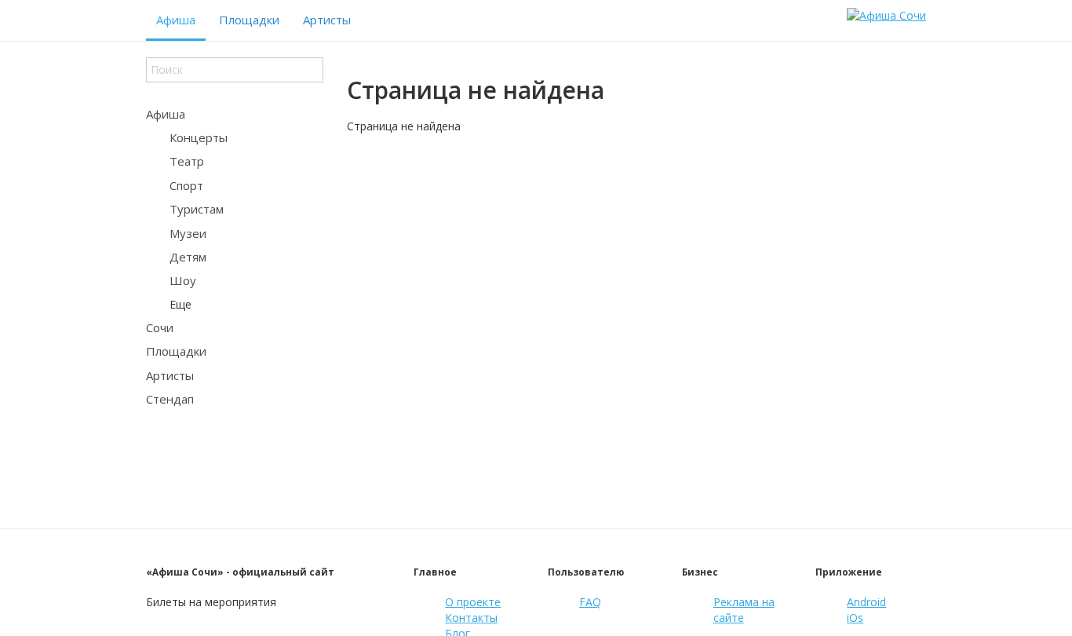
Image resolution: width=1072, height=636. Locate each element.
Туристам (197, 209)
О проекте (473, 601)
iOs (855, 617)
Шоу (183, 280)
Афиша (175, 19)
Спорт (186, 185)
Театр (187, 161)
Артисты (327, 19)
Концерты (199, 137)
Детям (188, 257)
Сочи (159, 327)
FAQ (590, 601)
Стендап (170, 399)
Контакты (471, 617)
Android (866, 601)
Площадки (249, 19)
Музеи (188, 233)
